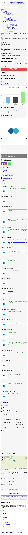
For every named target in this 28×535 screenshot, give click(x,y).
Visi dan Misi (8, 18)
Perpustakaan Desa (7, 174)
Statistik (5, 84)
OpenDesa (4, 532)
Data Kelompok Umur (10, 30)
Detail (7, 469)
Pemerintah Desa (9, 19)
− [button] (2, 459)
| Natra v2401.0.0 (18, 532)
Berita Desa (5, 170)
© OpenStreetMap (21, 468)
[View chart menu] (26, 87)
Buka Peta (3, 469)
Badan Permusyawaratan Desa (12, 20)
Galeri (4, 408)
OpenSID (25, 468)
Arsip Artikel (7, 178)
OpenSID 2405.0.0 (11, 532)
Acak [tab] (4, 183)
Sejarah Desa (8, 13)
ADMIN (2, 75)
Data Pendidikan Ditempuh (11, 25)
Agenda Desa (6, 171)
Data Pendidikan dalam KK (11, 24)
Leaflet (16, 468)
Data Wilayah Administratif (11, 23)
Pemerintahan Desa (7, 17)
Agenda (5, 402)
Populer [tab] (4, 182)
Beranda (5, 11)
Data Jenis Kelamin (10, 27)
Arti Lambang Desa (10, 16)
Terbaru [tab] (4, 180)
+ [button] (2, 457)
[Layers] (26, 457)
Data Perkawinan (9, 31)
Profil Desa (5, 12)
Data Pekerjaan (9, 26)
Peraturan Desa (6, 173)
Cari (20, 6)
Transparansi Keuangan (8, 175)
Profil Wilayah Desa (10, 14)
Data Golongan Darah (10, 28)
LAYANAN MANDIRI (9, 75)
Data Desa (5, 21)
